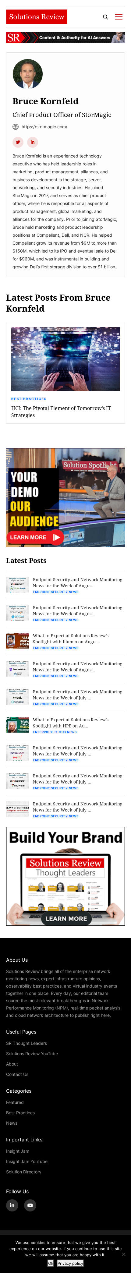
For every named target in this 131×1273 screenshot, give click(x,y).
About (12, 1064)
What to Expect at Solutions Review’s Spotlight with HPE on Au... (70, 723)
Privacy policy (70, 1263)
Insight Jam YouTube (27, 1161)
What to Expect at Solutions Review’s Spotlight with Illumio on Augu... (70, 639)
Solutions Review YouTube (32, 1053)
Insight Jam (17, 1151)
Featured (15, 1102)
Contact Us (17, 1074)
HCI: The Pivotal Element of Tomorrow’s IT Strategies (61, 411)
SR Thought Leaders (26, 1043)
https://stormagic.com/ (44, 126)
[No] (123, 1254)
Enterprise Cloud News (55, 732)
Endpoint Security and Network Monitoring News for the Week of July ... (77, 695)
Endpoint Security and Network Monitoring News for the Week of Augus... (77, 583)
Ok (50, 1263)
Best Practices (29, 398)
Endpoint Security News (55, 591)
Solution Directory (23, 1172)
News (11, 1123)
